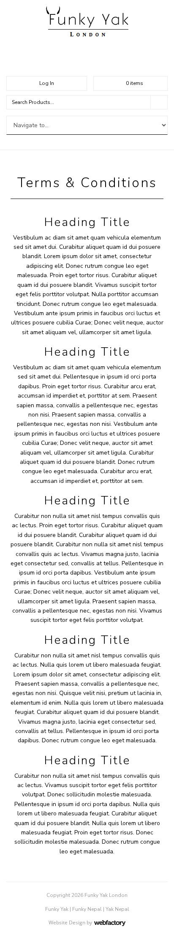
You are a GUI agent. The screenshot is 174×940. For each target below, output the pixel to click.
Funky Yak (56, 909)
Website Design (67, 922)
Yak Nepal (117, 909)
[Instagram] (87, 60)
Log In (46, 83)
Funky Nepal (87, 909)
